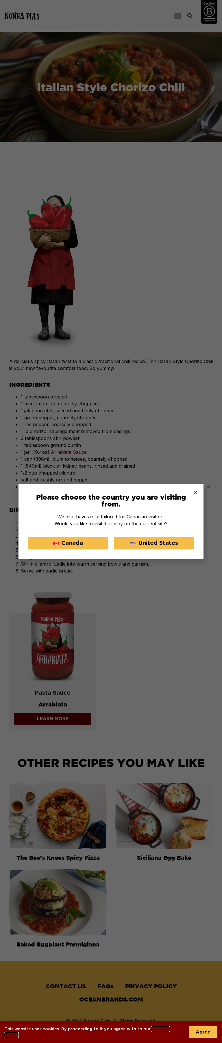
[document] (111, 521)
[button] (195, 492)
